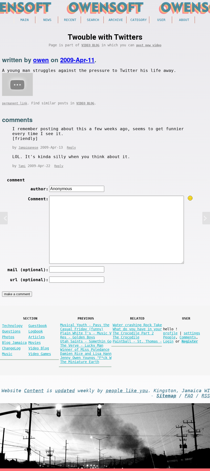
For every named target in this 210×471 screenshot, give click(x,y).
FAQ (189, 395)
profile (170, 333)
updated (65, 390)
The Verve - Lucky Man (81, 345)
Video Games (39, 354)
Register (190, 341)
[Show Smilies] (190, 198)
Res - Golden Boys (77, 337)
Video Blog (90, 45)
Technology (12, 326)
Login (168, 341)
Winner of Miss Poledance (84, 349)
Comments (188, 337)
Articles (36, 337)
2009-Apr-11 (77, 59)
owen (41, 59)
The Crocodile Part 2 (133, 333)
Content (34, 390)
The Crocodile (126, 337)
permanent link (14, 103)
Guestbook (37, 326)
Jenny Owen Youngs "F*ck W (85, 358)
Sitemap (166, 395)
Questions (11, 331)
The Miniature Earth (79, 362)
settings (192, 333)
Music (7, 354)
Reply (71, 147)
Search (93, 20)
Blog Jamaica (14, 343)
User (161, 20)
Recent (70, 20)
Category (138, 20)
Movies (34, 343)
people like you (127, 390)
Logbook (35, 331)
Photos (8, 337)
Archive (116, 20)
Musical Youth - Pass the (84, 325)
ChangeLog (11, 348)
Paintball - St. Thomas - (137, 341)
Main (24, 20)
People (169, 337)
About (184, 20)
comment (16, 180)
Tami (22, 166)
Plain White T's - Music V (85, 333)
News (47, 20)
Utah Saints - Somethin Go (85, 341)
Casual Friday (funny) (81, 329)
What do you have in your (137, 329)
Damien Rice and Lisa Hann (85, 354)
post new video (148, 45)
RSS (206, 395)
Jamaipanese (28, 147)
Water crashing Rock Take (137, 325)
